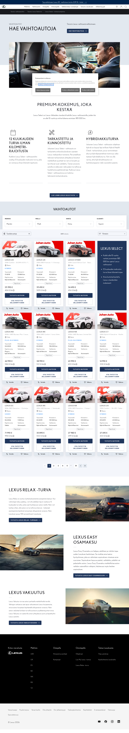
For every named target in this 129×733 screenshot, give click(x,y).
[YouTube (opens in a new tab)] (99, 721)
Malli (38, 219)
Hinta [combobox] (70, 224)
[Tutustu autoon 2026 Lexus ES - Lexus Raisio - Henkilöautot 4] (17, 395)
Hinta (68, 219)
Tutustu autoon (17, 295)
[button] (8, 6)
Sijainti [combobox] (101, 224)
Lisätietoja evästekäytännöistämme (46, 84)
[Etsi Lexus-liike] (117, 6)
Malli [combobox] (39, 224)
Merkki (8, 219)
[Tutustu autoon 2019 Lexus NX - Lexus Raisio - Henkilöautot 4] (48, 395)
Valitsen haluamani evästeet (42, 90)
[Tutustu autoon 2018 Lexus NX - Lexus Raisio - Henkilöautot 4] (80, 395)
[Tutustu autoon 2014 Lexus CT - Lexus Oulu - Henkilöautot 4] (112, 321)
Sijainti (100, 219)
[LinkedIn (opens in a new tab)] (119, 721)
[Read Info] (14, 290)
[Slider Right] (30, 249)
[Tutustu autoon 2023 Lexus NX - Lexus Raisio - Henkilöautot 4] (80, 321)
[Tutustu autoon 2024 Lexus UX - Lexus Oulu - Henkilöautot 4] (48, 249)
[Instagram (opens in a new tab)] (112, 721)
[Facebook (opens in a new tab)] (106, 721)
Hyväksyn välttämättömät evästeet (70, 90)
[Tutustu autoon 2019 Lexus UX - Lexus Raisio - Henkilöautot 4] (17, 249)
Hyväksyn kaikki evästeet (88, 90)
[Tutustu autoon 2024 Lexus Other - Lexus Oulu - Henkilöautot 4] (80, 249)
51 (76, 466)
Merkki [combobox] (9, 224)
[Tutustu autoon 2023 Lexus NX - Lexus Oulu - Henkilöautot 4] (17, 321)
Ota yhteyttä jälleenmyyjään (17, 302)
